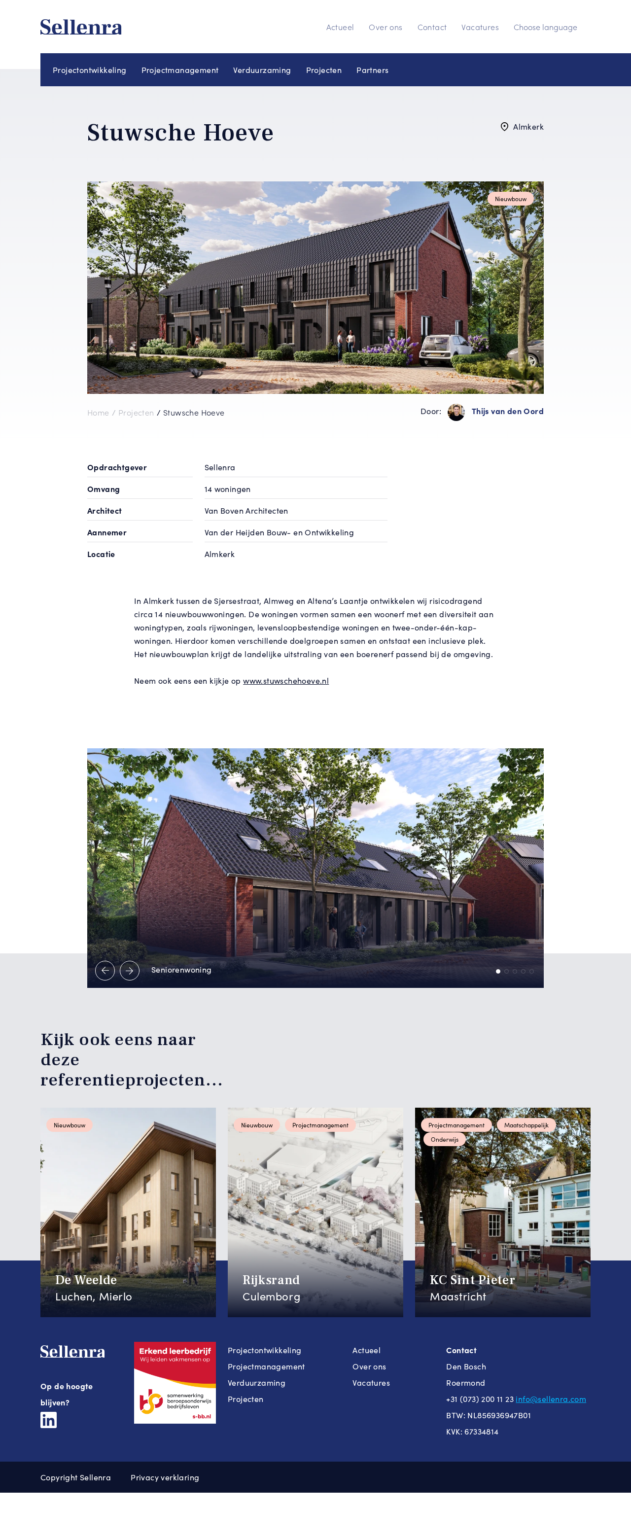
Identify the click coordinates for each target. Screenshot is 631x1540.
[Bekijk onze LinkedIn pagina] (48, 1418)
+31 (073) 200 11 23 (480, 1399)
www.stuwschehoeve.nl (286, 680)
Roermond (465, 1382)
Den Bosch (466, 1366)
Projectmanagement (180, 70)
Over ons (385, 26)
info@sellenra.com (551, 1399)
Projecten (324, 70)
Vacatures (480, 26)
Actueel (340, 26)
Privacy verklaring (165, 1477)
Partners (372, 70)
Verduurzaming (262, 70)
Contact (432, 26)
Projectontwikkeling (90, 70)
